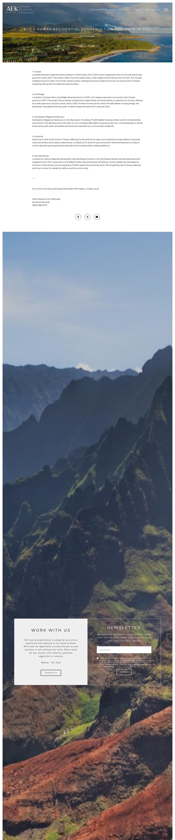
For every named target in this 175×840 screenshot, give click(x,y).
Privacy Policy (109, 666)
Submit (124, 672)
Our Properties (98, 10)
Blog (113, 10)
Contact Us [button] (51, 673)
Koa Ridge (39, 94)
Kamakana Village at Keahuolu (49, 117)
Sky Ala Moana (41, 156)
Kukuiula (38, 136)
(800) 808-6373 (153, 10)
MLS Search (124, 10)
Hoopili (37, 71)
